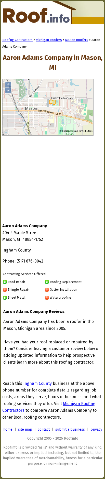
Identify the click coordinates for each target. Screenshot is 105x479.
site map (25, 429)
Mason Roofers (76, 40)
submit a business (70, 429)
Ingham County (37, 383)
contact (44, 429)
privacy (96, 429)
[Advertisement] (45, 174)
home (7, 429)
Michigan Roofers (49, 40)
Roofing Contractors (17, 40)
